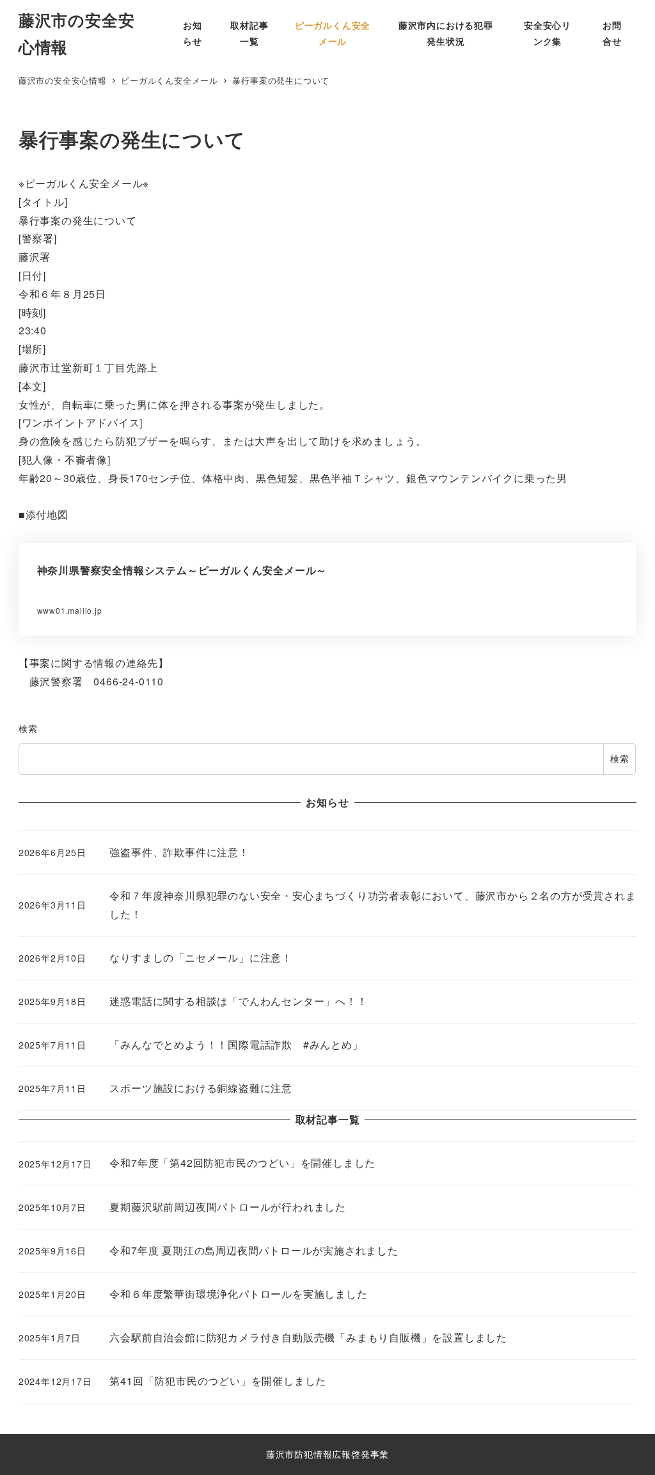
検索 (28, 728)
